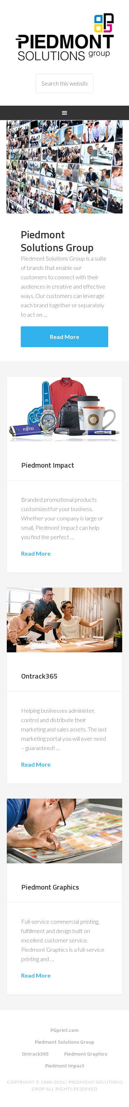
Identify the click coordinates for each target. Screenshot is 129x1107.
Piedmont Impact (47, 464)
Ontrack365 (39, 675)
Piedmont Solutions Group (64, 36)
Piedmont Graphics (50, 886)
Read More (64, 336)
